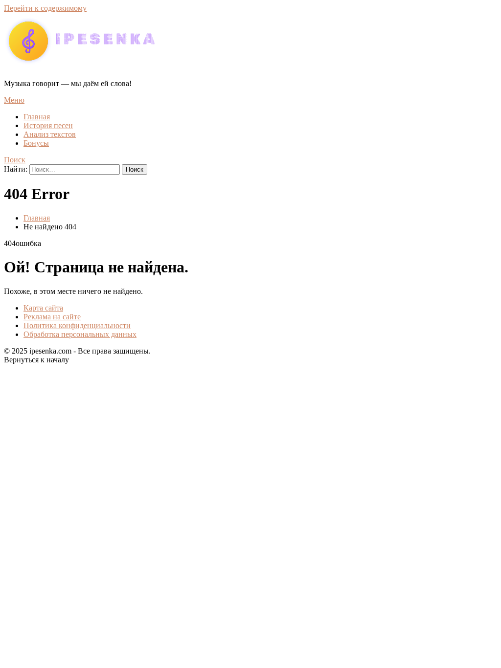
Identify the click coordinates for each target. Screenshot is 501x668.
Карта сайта (43, 308)
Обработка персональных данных (80, 334)
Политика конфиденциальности (77, 325)
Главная (36, 116)
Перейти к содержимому (45, 8)
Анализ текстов (49, 134)
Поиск (14, 160)
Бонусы (36, 143)
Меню (14, 100)
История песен (48, 125)
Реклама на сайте (52, 316)
